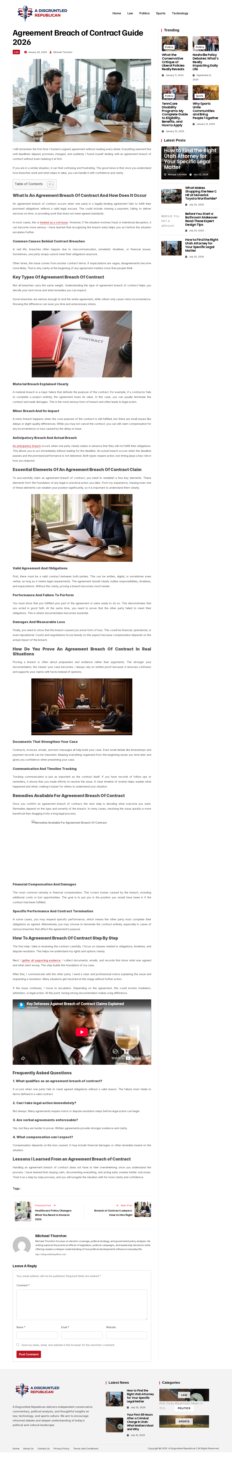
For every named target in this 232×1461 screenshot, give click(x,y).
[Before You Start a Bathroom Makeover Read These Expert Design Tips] (171, 222)
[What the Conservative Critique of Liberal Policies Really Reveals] (175, 43)
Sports (160, 13)
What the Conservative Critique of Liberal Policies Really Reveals (173, 61)
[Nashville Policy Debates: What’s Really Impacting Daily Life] (206, 43)
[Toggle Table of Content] (49, 184)
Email (65, 1327)
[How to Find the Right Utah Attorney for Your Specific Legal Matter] (171, 248)
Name (20, 1327)
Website (111, 1327)
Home (117, 13)
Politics (144, 13)
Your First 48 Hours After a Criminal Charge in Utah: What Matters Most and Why (140, 1422)
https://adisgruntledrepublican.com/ (50, 1254)
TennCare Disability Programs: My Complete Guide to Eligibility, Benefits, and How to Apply (175, 114)
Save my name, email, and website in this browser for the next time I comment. (68, 1345)
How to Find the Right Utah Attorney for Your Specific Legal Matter (190, 159)
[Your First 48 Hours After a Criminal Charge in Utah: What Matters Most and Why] (114, 1425)
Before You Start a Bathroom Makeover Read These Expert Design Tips (201, 219)
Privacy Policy (61, 1448)
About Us (28, 1448)
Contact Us (44, 1448)
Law (130, 13)
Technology (180, 13)
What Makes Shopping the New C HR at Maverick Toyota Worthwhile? (201, 193)
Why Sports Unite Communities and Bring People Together (205, 110)
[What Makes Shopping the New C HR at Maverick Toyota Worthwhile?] (171, 196)
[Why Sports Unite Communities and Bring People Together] (206, 92)
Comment (23, 1285)
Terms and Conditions (85, 1448)
